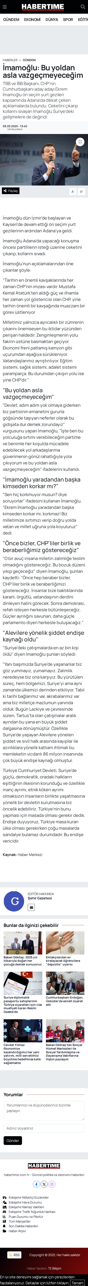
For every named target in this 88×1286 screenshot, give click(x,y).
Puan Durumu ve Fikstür (26, 1216)
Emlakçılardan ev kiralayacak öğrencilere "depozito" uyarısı (63, 960)
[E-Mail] (31, 907)
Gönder (13, 1140)
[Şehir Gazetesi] (14, 900)
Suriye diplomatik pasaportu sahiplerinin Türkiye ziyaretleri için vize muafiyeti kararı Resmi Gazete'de (23, 1004)
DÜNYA (51, 19)
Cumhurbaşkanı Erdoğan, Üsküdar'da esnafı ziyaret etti (64, 1001)
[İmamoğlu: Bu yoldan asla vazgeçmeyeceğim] (44, 160)
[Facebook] (36, 1184)
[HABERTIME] (43, 7)
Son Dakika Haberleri (23, 1226)
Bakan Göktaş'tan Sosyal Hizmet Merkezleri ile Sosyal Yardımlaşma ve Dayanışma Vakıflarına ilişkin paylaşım (64, 1052)
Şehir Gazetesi (40, 898)
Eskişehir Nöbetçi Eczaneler (29, 1197)
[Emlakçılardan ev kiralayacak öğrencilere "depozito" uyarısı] (65, 942)
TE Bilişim (54, 1268)
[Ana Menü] (5, 6)
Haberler (10, 60)
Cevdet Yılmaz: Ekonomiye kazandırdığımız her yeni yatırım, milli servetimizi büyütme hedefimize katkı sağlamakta (22, 1054)
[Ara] (83, 7)
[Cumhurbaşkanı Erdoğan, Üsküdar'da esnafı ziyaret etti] (65, 982)
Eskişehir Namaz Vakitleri (26, 1207)
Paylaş (13, 191)
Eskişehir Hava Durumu (25, 1202)
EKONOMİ (32, 19)
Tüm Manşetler (20, 1221)
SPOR (68, 19)
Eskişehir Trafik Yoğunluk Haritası (32, 1211)
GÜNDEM (11, 19)
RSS (16, 1255)
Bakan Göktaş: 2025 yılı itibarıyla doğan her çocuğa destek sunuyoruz (23, 960)
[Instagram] (51, 1184)
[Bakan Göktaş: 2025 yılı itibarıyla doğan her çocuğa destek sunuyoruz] (23, 942)
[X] (44, 1184)
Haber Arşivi (17, 1231)
